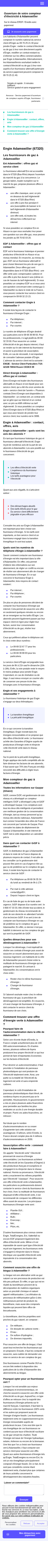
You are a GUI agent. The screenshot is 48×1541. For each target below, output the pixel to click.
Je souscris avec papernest (23, 32)
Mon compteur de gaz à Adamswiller (25, 126)
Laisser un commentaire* (16, 1483)
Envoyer (24, 1500)
